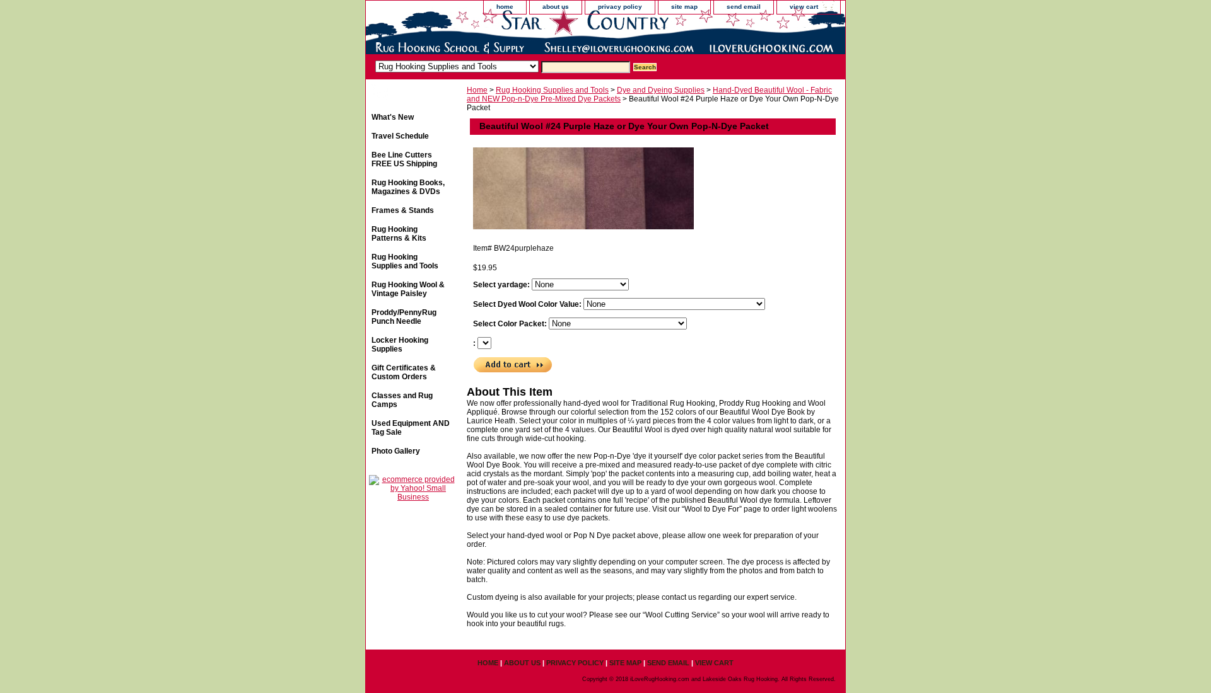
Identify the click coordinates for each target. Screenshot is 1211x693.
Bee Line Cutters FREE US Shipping (404, 159)
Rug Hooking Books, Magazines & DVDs (408, 187)
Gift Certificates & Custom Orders (403, 372)
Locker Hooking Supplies (399, 344)
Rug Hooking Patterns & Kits (398, 234)
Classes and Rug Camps (402, 400)
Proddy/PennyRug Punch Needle (403, 317)
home (504, 6)
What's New (392, 117)
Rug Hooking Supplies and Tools (552, 90)
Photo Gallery (395, 451)
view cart (804, 6)
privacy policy (620, 6)
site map (684, 6)
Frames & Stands (402, 210)
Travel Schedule (400, 136)
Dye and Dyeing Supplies (661, 90)
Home (477, 90)
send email (744, 6)
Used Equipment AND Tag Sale (410, 428)
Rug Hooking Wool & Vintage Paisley (408, 289)
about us (555, 6)
